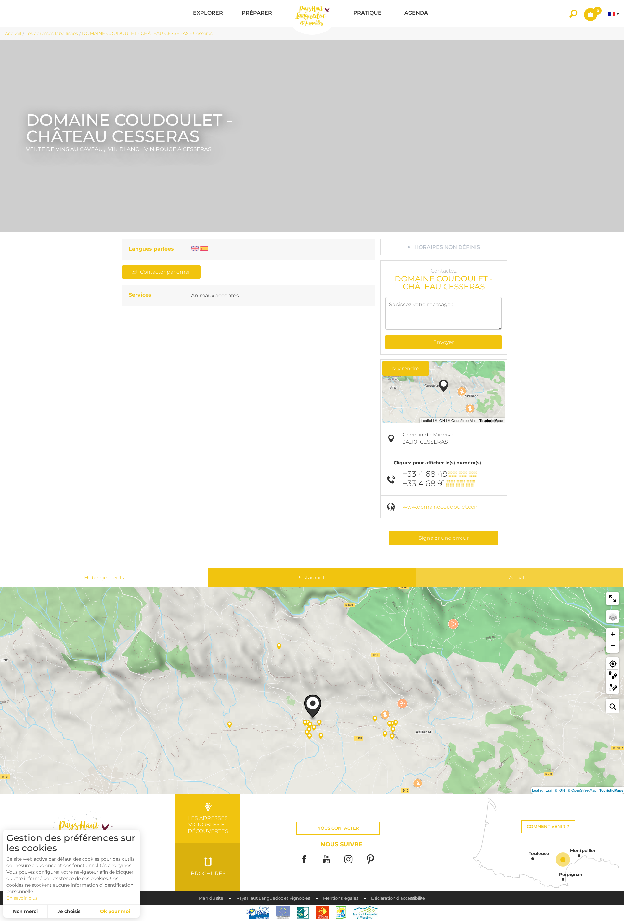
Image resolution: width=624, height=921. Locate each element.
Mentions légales (340, 898)
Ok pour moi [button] (115, 911)
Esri (549, 790)
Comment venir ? (548, 826)
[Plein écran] (612, 598)
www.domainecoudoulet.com (441, 507)
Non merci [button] (25, 911)
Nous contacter (338, 828)
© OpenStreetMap (582, 790)
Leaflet (537, 790)
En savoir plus (22, 898)
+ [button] (613, 634)
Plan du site (211, 898)
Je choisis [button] (69, 911)
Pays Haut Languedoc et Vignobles (273, 898)
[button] (208, 13)
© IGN (560, 790)
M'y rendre (405, 368)
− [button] (613, 646)
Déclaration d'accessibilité (398, 898)
